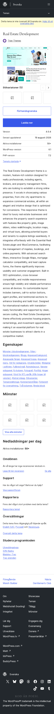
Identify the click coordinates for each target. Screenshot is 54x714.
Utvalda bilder (34, 363)
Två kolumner (25, 385)
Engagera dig (35, 621)
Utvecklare (8, 631)
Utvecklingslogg (10, 547)
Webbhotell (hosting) (14, 606)
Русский (20, 527)
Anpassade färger (11, 359)
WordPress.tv (11, 636)
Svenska (14, 674)
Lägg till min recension (13, 471)
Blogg (23, 355)
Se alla (48, 471)
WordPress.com (12, 645)
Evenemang (35, 626)
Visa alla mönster (13, 432)
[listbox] (27, 412)
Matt (7, 651)
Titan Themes (14, 40)
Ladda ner (27, 122)
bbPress (9, 656)
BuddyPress (11, 661)
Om (4, 596)
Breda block (39, 385)
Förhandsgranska (27, 111)
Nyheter (7, 601)
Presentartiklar (38, 636)
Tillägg (32, 606)
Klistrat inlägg (18, 378)
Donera (34, 631)
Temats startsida (11, 161)
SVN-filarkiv (8, 551)
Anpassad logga (28, 359)
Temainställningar (11, 382)
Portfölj (37, 370)
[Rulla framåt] (48, 87)
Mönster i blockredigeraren (16, 351)
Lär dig (6, 621)
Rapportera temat (11, 509)
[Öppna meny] (49, 4)
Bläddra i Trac (9, 554)
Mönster (33, 611)
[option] (10, 405)
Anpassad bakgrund (37, 355)
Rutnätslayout (32, 366)
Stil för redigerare (17, 363)
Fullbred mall (19, 366)
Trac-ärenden (9, 558)
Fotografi (28, 370)
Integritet (8, 611)
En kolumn (18, 370)
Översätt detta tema (12, 533)
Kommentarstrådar (29, 382)
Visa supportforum (11, 490)
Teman (6, 13)
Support (7, 626)
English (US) (8, 527)
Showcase (34, 596)
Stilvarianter (31, 378)
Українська (33, 527)
